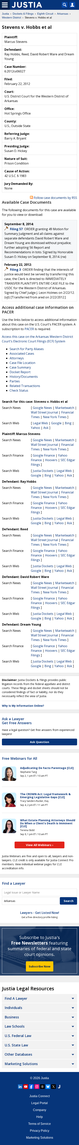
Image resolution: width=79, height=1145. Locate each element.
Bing (68, 423)
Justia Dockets (43, 471)
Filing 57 (16, 229)
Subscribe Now (39, 966)
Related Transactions (25, 386)
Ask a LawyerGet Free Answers (17, 721)
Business (12, 1017)
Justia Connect (39, 1096)
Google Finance (44, 455)
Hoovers (51, 460)
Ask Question (39, 742)
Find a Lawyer (13, 883)
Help (39, 1116)
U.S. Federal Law (18, 1035)
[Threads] (42, 1086)
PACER (29, 329)
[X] (53, 1086)
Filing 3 (16, 269)
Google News (42, 408)
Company (39, 1110)
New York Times (55, 417)
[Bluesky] (48, 1086)
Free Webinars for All (19, 758)
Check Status (19, 390)
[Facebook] (31, 1086)
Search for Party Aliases (27, 349)
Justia (45, 1078)
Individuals (13, 1007)
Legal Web (40, 423)
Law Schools (15, 1026)
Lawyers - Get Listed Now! (39, 913)
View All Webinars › (39, 845)
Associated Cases (22, 353)
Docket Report (20, 372)
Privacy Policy (39, 1130)
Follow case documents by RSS (55, 198)
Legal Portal (39, 1103)
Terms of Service (39, 1123)
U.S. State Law (16, 1045)
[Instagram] (37, 1086)
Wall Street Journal (44, 412)
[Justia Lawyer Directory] (59, 1086)
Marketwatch (64, 408)
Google (56, 423)
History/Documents (24, 376)
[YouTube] (25, 1086)
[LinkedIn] (20, 1086)
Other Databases (18, 1054)
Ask (46, 428)
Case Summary (20, 367)
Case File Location (22, 363)
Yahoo (35, 428)
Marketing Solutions (21, 1063)
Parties (15, 381)
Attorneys (17, 358)
